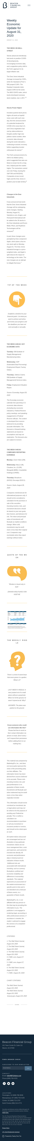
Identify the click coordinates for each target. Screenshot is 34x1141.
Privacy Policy (5, 1128)
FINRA (4, 1112)
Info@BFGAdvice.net (14, 1076)
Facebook (17, 1011)
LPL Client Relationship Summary (11, 1132)
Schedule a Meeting (22, 1136)
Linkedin (17, 1025)
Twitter (17, 1018)
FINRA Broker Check (11, 1059)
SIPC (7, 1112)
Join (28, 1068)
